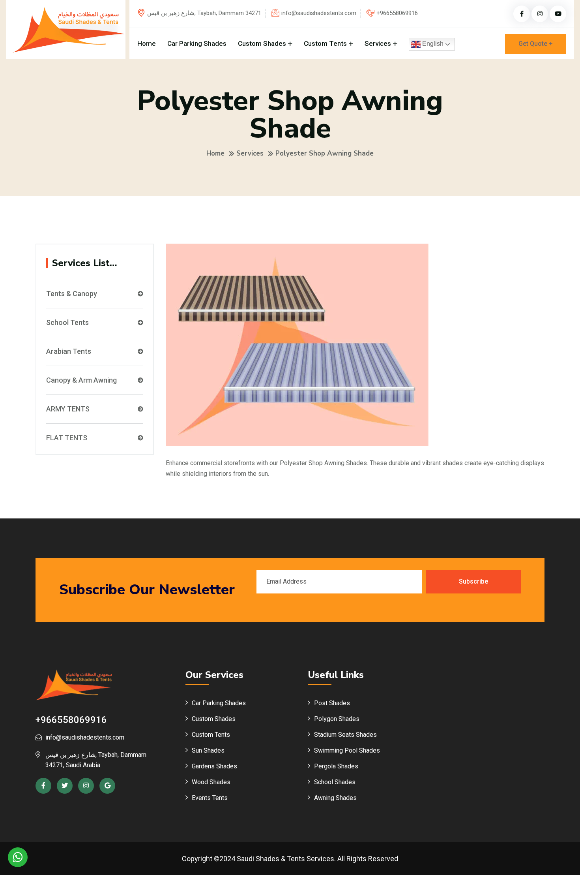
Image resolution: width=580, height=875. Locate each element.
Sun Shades (208, 750)
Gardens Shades (214, 766)
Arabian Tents (68, 351)
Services (378, 43)
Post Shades (332, 703)
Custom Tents (325, 43)
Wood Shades (211, 782)
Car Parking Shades (196, 43)
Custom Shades (262, 43)
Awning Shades (335, 798)
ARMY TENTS (68, 409)
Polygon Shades (336, 719)
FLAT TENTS (66, 437)
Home (146, 43)
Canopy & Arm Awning (81, 380)
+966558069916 (397, 13)
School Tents (67, 322)
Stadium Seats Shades (345, 734)
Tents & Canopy (71, 293)
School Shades (334, 782)
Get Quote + (535, 43)
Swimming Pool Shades (347, 750)
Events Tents (210, 798)
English (432, 43)
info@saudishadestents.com (318, 13)
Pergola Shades (336, 766)
